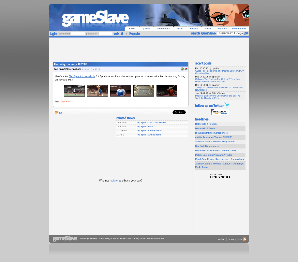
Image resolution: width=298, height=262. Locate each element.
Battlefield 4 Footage (206, 124)
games (146, 28)
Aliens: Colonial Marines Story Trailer (215, 141)
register (114, 180)
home (132, 28)
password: (92, 33)
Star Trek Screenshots (207, 146)
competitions (239, 28)
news (180, 28)
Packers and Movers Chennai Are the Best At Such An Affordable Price (217, 96)
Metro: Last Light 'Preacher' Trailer (213, 155)
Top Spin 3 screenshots (82, 76)
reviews (194, 28)
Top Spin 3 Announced (148, 134)
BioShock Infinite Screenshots (211, 133)
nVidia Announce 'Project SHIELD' (213, 137)
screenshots (163, 28)
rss (60, 112)
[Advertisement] (149, 49)
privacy (232, 239)
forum (208, 28)
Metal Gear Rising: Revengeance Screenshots (219, 159)
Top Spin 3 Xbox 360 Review (151, 122)
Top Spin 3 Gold (144, 126)
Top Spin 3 (66, 101)
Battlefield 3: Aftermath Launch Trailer (215, 150)
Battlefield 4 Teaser (205, 128)
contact (221, 239)
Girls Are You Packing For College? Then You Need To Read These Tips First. (217, 80)
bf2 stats (222, 28)
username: (65, 33)
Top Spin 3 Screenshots (149, 130)
